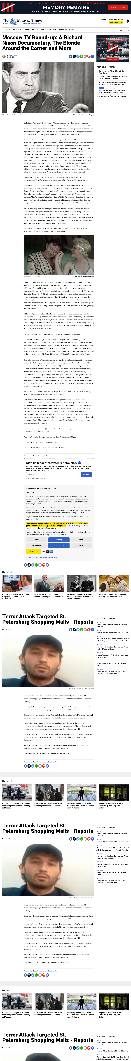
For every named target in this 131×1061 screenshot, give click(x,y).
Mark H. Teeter (13, 55)
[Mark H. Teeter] (4, 56)
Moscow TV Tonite (51, 447)
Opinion (44, 30)
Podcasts (63, 30)
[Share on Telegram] (78, 56)
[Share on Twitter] (74, 56)
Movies (40, 456)
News (8, 30)
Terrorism (41, 762)
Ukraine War (16, 30)
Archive (72, 30)
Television (48, 456)
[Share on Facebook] (70, 56)
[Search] (128, 30)
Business (35, 30)
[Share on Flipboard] (89, 56)
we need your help (37, 519)
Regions (26, 30)
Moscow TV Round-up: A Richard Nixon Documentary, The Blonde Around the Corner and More (42, 42)
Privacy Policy (42, 478)
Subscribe (86, 474)
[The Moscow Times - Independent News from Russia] (22, 21)
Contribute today (116, 22)
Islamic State (52, 762)
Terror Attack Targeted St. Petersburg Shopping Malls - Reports (47, 619)
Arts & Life (53, 30)
